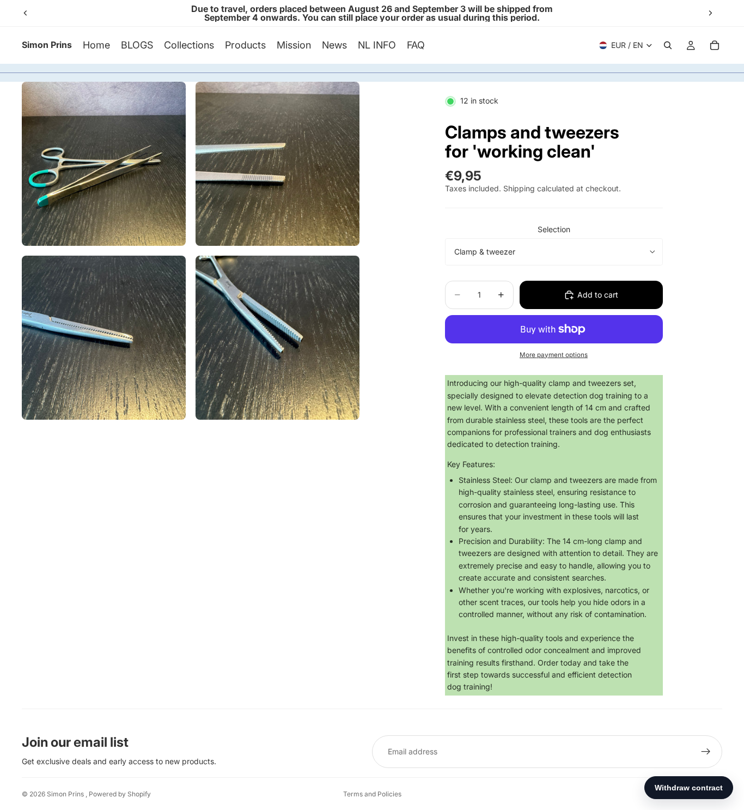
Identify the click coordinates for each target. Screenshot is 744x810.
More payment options (554, 355)
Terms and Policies (372, 794)
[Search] (668, 45)
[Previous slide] (26, 13)
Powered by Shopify (120, 794)
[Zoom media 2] (277, 164)
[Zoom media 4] (277, 338)
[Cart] (715, 45)
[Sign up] (705, 751)
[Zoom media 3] (104, 338)
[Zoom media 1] (104, 164)
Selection (554, 229)
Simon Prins (66, 794)
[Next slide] (710, 13)
